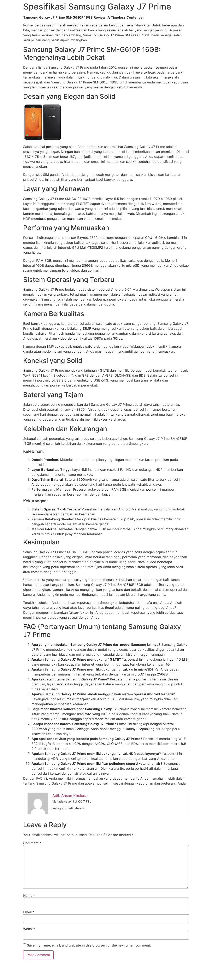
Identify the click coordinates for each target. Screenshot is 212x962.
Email (28, 912)
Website (29, 928)
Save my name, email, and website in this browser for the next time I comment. (89, 945)
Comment (32, 843)
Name (29, 895)
